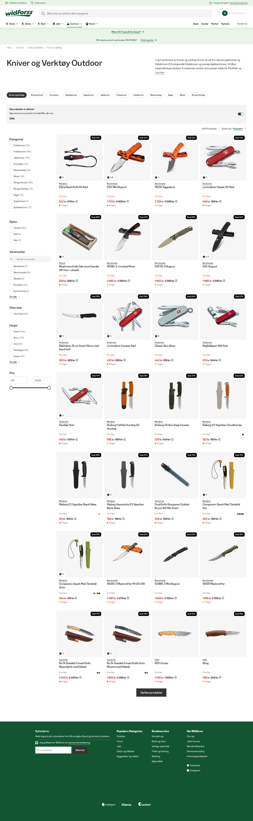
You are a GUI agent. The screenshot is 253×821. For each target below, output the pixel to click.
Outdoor (20, 47)
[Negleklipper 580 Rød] (223, 316)
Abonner (80, 750)
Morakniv (63, 183)
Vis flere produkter (151, 692)
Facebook (195, 765)
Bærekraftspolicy (195, 746)
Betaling (156, 756)
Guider (204, 23)
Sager (170, 95)
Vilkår (12, 118)
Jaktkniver (105, 95)
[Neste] (99, 157)
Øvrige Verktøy (198, 95)
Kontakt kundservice (239, 3)
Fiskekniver (122, 95)
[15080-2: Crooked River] (127, 237)
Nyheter (225, 23)
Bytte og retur (159, 741)
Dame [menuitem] (28, 23)
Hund (120, 741)
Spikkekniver (71, 95)
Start (9, 47)
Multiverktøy (156, 95)
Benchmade (112, 183)
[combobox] (240, 129)
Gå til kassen (237, 13)
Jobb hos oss (193, 741)
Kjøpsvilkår (157, 761)
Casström (63, 659)
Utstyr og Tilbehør (35, 47)
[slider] (11, 387)
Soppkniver (89, 95)
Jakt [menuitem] (58, 23)
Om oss (190, 736)
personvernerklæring (79, 742)
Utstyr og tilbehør (125, 751)
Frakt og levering (160, 751)
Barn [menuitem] (43, 23)
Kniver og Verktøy (54, 47)
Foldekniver (138, 95)
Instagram (195, 770)
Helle (157, 659)
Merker (214, 23)
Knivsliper (54, 95)
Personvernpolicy (196, 751)
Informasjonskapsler (197, 756)
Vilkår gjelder (147, 40)
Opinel (62, 263)
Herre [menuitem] (12, 23)
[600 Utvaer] (175, 633)
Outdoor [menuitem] (74, 23)
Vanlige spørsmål (160, 746)
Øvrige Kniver (37, 95)
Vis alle (13, 296)
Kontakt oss (242, 23)
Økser (182, 95)
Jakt (119, 746)
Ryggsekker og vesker (128, 756)
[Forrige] (60, 157)
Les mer (159, 72)
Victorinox (207, 183)
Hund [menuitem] (92, 23)
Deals (196, 23)
